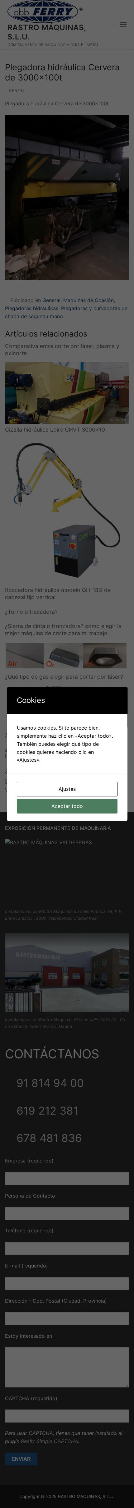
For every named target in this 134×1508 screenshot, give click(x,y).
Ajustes (67, 789)
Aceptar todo (67, 806)
